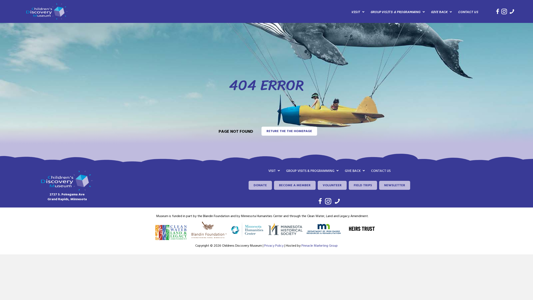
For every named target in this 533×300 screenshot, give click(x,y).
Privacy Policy (274, 245)
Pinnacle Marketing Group (319, 245)
